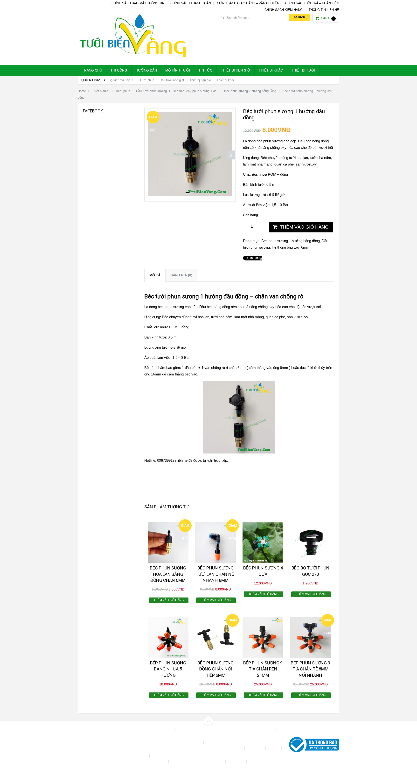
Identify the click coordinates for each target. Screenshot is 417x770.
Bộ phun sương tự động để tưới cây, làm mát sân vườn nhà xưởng (226, 729)
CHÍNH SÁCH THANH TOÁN (190, 3)
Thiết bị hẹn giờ (235, 70)
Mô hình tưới (177, 70)
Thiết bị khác (271, 70)
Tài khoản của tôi (248, 755)
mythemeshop (102, 746)
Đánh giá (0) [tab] (181, 275)
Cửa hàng (235, 748)
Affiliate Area (151, 729)
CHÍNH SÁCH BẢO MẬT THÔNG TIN (137, 3)
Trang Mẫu (236, 761)
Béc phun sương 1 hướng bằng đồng (250, 91)
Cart (327, 18)
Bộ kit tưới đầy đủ (121, 80)
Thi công (119, 70)
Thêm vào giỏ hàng (304, 227)
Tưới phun (146, 80)
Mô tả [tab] (154, 275)
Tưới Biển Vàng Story (265, 761)
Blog (170, 729)
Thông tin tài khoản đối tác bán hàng (197, 761)
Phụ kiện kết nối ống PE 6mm (209, 755)
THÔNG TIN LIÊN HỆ (324, 9)
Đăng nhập (255, 748)
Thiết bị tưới (303, 70)
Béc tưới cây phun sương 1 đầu (195, 91)
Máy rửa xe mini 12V (167, 755)
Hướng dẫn (146, 70)
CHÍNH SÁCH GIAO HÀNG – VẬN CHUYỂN (248, 3)
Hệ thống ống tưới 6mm (290, 247)
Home (82, 91)
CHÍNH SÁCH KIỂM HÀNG (283, 9)
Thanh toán (274, 755)
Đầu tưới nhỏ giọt (172, 80)
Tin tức (205, 70)
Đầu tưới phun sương (151, 91)
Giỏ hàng (140, 755)
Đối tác (274, 748)
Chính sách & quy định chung (179, 735)
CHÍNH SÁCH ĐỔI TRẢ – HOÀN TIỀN (312, 3)
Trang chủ (92, 70)
